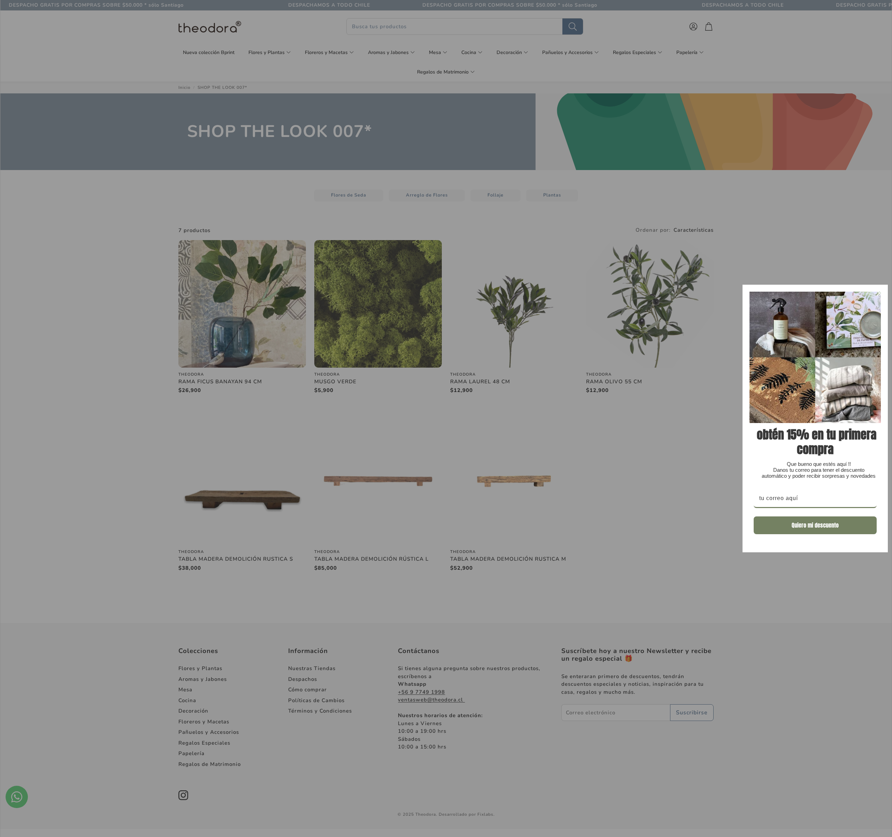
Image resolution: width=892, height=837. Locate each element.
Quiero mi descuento (815, 525)
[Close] (879, 293)
